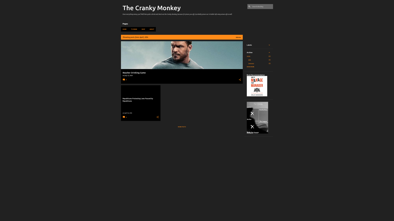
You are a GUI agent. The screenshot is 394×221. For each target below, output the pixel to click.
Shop (143, 29)
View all (238, 37)
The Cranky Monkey (152, 7)
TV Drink (134, 29)
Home (125, 29)
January (251, 63)
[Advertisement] (259, 169)
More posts (182, 126)
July (249, 60)
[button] (240, 79)
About (152, 29)
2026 (248, 56)
